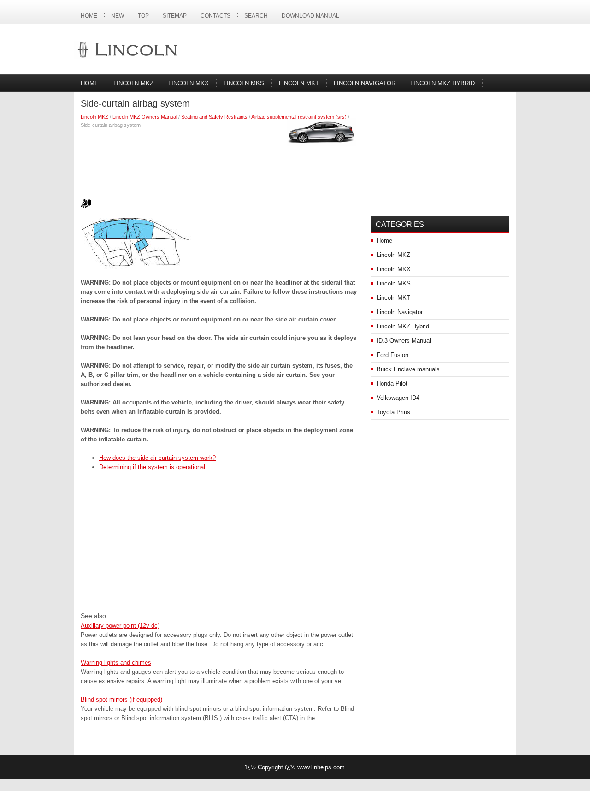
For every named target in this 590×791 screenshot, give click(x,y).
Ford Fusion (392, 354)
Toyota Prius (393, 412)
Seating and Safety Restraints (214, 116)
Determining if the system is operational (152, 467)
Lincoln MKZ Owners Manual (144, 116)
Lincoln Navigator (364, 83)
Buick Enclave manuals (408, 369)
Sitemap (175, 15)
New (117, 15)
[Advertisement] (219, 161)
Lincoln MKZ (133, 83)
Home (89, 15)
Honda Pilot (392, 383)
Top (143, 15)
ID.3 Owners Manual (404, 340)
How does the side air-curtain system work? (157, 457)
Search (256, 15)
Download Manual (310, 15)
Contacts (215, 15)
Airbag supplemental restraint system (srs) (299, 116)
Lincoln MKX (188, 83)
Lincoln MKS (244, 83)
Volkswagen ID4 (398, 397)
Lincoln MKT (299, 83)
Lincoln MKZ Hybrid (442, 83)
